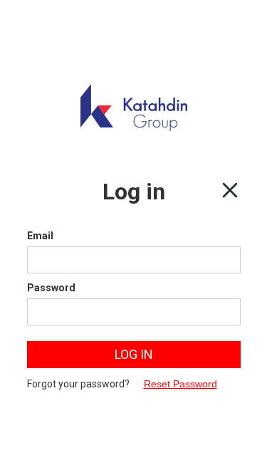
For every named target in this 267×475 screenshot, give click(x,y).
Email (40, 235)
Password (51, 287)
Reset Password (180, 384)
